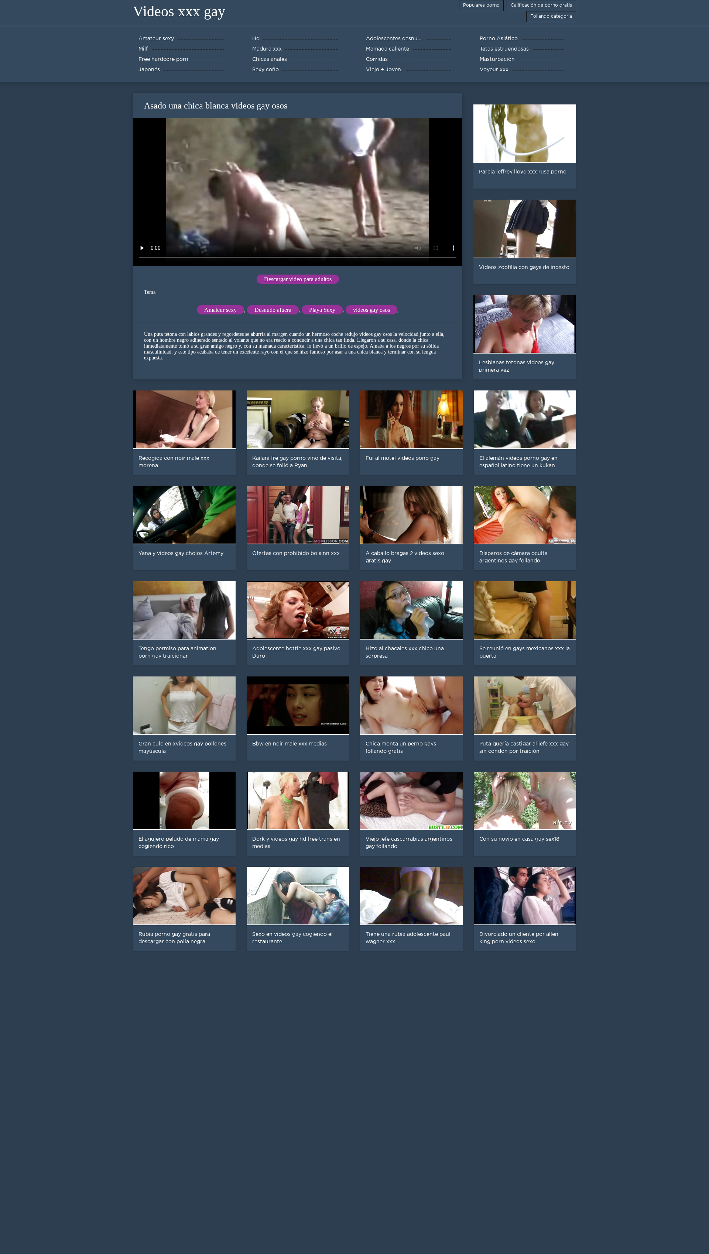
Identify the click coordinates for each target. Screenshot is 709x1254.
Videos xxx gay (179, 11)
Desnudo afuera (272, 310)
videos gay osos (371, 310)
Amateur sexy (220, 310)
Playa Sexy (322, 310)
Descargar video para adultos (298, 279)
